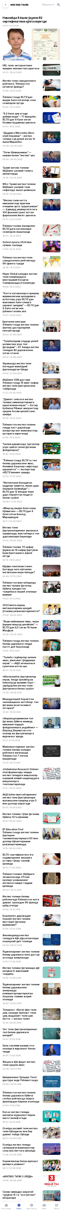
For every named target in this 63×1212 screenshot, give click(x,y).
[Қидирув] (58, 4)
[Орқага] (5, 4)
